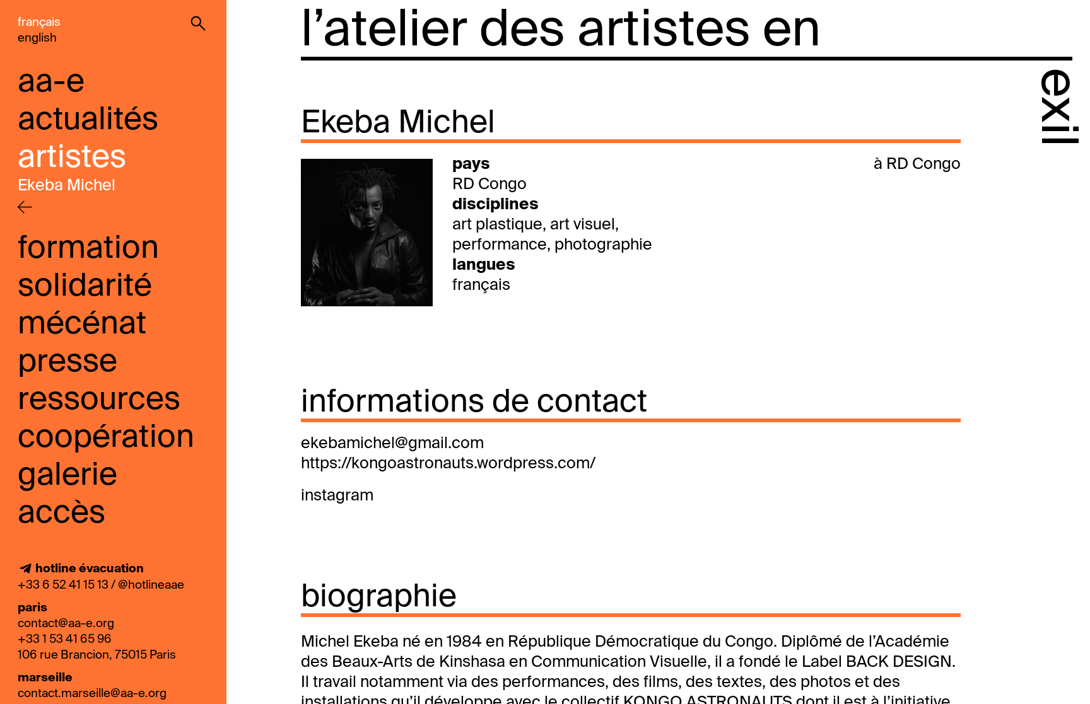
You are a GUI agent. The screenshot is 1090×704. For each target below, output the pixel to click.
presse (67, 362)
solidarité (85, 287)
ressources (99, 400)
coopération (106, 438)
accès (61, 513)
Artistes (72, 158)
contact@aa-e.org (66, 624)
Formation (88, 249)
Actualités (88, 120)
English (37, 38)
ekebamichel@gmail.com (392, 444)
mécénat (82, 324)
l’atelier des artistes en (561, 31)
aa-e (51, 82)
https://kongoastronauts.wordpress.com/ (448, 464)
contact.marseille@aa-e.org (92, 694)
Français (39, 22)
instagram (337, 496)
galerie (67, 476)
